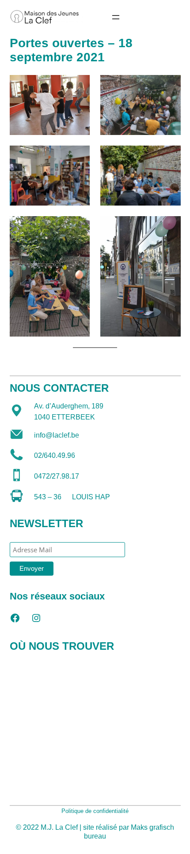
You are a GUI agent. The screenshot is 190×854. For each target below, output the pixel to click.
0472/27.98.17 (56, 476)
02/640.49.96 (54, 455)
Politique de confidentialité (95, 811)
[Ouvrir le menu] (115, 17)
